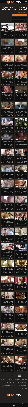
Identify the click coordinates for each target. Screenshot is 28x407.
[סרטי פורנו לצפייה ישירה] (14, 3)
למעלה (25, 21)
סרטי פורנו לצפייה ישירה (17, 403)
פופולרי (25, 17)
